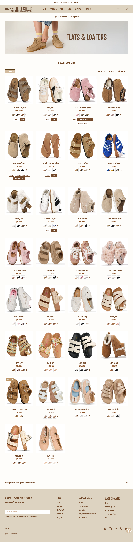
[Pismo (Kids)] (50, 299)
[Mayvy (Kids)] (82, 345)
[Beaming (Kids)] (50, 345)
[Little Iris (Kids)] (82, 299)
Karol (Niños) (114, 363)
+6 (89, 416)
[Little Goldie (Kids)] (50, 252)
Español (7, 529)
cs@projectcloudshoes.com (87, 514)
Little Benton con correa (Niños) (82, 108)
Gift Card (59, 506)
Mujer (16, 119)
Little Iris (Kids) (82, 317)
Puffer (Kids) (19, 363)
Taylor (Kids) (50, 456)
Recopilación (63, 17)
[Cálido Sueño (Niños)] (114, 90)
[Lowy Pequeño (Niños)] (82, 252)
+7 (57, 115)
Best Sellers (60, 514)
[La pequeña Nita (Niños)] (50, 201)
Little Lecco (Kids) (19, 317)
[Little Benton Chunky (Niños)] (114, 201)
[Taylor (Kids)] (50, 438)
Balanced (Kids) (19, 456)
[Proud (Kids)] (114, 299)
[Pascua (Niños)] (50, 391)
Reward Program (110, 507)
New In (59, 503)
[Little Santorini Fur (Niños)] (114, 252)
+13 (26, 115)
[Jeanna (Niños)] (19, 201)
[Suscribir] (48, 512)
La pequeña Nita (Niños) (50, 219)
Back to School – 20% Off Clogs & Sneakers (66, 2)
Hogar (55, 17)
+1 (26, 226)
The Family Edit (61, 510)
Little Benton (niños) (82, 123)
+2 (57, 226)
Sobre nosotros (83, 506)
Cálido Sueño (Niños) (114, 108)
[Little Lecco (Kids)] (19, 299)
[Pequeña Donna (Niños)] (19, 252)
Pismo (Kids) (50, 317)
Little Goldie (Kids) (51, 271)
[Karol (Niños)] (114, 345)
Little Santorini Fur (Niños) (114, 271)
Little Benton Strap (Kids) (85, 119)
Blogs (106, 503)
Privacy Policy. (33, 516)
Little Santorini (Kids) (82, 163)
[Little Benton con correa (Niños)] (82, 90)
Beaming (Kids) (51, 363)
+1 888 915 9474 (84, 518)
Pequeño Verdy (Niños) (113, 163)
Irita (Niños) (50, 108)
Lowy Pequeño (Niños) (82, 271)
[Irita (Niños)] (50, 90)
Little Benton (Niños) (19, 163)
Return (81, 503)
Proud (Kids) (113, 317)
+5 (121, 115)
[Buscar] (123, 9)
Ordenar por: (113, 71)
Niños (22, 119)
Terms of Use (25, 516)
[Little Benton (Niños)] (19, 145)
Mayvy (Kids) (82, 363)
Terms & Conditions (110, 514)
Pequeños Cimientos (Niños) (51, 163)
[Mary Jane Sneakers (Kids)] (82, 391)
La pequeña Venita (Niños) (19, 108)
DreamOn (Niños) (82, 219)
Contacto (82, 510)
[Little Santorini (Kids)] (82, 145)
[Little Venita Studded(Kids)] (19, 391)
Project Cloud (14, 534)
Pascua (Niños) (51, 409)
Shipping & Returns (110, 510)
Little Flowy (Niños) (113, 409)
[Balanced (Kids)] (19, 438)
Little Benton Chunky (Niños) (114, 219)
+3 (26, 170)
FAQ (106, 518)
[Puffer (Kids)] (19, 345)
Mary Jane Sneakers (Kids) (82, 409)
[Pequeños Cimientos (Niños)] (50, 145)
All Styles (59, 518)
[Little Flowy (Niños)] (114, 391)
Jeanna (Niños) (19, 219)
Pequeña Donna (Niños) (19, 271)
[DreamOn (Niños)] (82, 201)
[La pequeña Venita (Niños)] (19, 90)
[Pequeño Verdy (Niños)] (114, 145)
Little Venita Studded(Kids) (19, 409)
